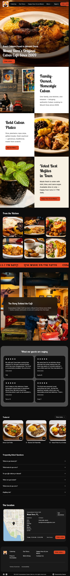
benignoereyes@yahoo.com (47, 522)
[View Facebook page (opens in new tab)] (4, 574)
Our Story (22, 4)
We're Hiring (26, 556)
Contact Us (40, 556)
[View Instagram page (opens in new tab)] (6, 574)
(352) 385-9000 (43, 520)
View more (8, 370)
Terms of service (15, 566)
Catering (13, 4)
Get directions (61, 514)
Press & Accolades (13, 557)
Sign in (56, 4)
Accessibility (25, 566)
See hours (50, 537)
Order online (60, 537)
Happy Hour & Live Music (36, 4)
